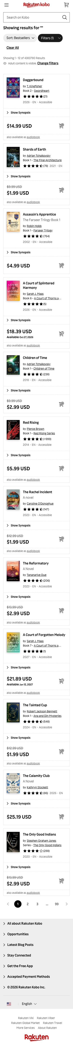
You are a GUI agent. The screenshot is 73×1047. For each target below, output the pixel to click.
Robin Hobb (34, 226)
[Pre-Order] (61, 334)
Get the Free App (20, 966)
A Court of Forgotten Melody (44, 635)
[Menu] (6, 5)
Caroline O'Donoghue (40, 503)
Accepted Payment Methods (28, 976)
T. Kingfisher (34, 86)
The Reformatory (36, 563)
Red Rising (31, 422)
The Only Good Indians (39, 834)
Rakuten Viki (26, 1018)
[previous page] (8, 904)
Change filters (47, 63)
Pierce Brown (35, 428)
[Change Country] (9, 1004)
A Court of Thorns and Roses (52, 298)
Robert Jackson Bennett (42, 711)
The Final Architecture (47, 160)
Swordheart (41, 90)
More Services (25, 1027)
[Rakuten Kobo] (37, 4)
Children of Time (35, 358)
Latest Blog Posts (20, 945)
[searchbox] (33, 17)
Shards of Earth (34, 149)
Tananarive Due (36, 575)
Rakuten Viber (46, 1018)
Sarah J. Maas (35, 293)
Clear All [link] (12, 48)
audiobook (33, 137)
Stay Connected (19, 955)
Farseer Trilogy (43, 230)
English (27, 1004)
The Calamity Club (36, 776)
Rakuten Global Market (25, 1023)
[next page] (66, 904)
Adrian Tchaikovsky (38, 155)
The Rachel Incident (37, 492)
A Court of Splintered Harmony (39, 285)
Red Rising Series (44, 433)
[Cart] (66, 5)
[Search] (65, 17)
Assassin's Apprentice (39, 214)
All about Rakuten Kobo (24, 923)
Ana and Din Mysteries (47, 715)
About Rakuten (47, 1027)
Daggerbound (33, 80)
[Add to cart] (61, 126)
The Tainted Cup (35, 705)
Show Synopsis (20, 112)
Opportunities (18, 934)
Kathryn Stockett (37, 787)
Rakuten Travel (52, 1023)
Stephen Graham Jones (41, 840)
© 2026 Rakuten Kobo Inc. (26, 987)
